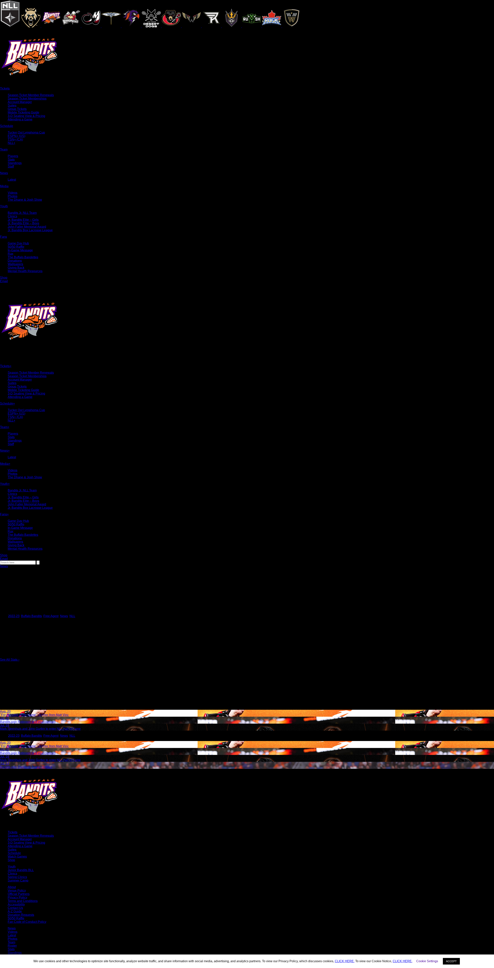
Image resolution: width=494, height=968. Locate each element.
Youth (12, 866)
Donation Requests (21, 914)
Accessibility (16, 904)
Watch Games (17, 856)
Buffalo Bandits (31, 616)
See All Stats (9, 659)
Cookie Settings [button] (427, 961)
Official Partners (19, 894)
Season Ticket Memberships (27, 98)
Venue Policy (17, 890)
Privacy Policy (17, 897)
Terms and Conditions (23, 901)
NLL (72, 616)
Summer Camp (18, 880)
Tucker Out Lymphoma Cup (26, 132)
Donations (15, 260)
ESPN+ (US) (16, 136)
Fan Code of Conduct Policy (27, 921)
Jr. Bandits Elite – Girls (23, 219)
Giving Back (16, 267)
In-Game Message (20, 250)
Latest (12, 179)
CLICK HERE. (344, 961)
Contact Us (15, 908)
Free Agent (50, 616)
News (4, 566)
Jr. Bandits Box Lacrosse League (30, 230)
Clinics (12, 216)
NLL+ (11, 143)
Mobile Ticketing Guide (23, 112)
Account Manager (20, 102)
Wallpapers (15, 264)
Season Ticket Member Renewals (31, 95)
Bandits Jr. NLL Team (22, 212)
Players (13, 156)
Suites (12, 105)
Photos (12, 196)
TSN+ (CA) (15, 139)
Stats (11, 159)
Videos (12, 192)
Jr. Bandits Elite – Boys (23, 223)
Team (11, 942)
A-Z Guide (15, 911)
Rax (10, 253)
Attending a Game (20, 119)
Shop (11, 860)
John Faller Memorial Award (27, 226)
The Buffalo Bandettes (23, 257)
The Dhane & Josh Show (25, 199)
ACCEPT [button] (451, 961)
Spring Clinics (17, 877)
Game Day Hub (18, 243)
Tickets (12, 832)
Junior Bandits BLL (21, 870)
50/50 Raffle (16, 246)
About (12, 887)
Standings (15, 163)
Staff (11, 166)
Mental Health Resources (25, 271)
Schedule (14, 853)
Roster (12, 945)
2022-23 (13, 616)
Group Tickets (17, 109)
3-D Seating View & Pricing (26, 116)
